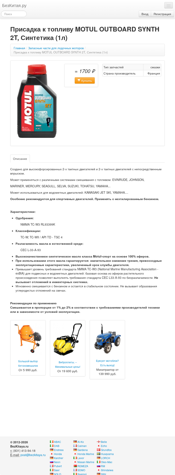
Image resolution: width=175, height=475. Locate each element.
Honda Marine (85, 454)
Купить (86, 80)
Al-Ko (80, 442)
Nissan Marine (85, 462)
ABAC (57, 442)
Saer (57, 470)
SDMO (81, 470)
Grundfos (106, 450)
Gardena (82, 450)
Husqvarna (107, 454)
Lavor (80, 458)
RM (103, 466)
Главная (19, 48)
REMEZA (82, 466)
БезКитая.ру (14, 5)
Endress (59, 450)
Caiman (82, 446)
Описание (20, 158)
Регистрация (162, 14)
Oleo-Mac (106, 462)
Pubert (58, 466)
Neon (57, 462)
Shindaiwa (107, 470)
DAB (56, 446)
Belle (104, 442)
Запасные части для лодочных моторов (56, 48)
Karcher (58, 458)
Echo (104, 446)
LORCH (105, 458)
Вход (144, 14)
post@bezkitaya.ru (33, 455)
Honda (58, 454)
